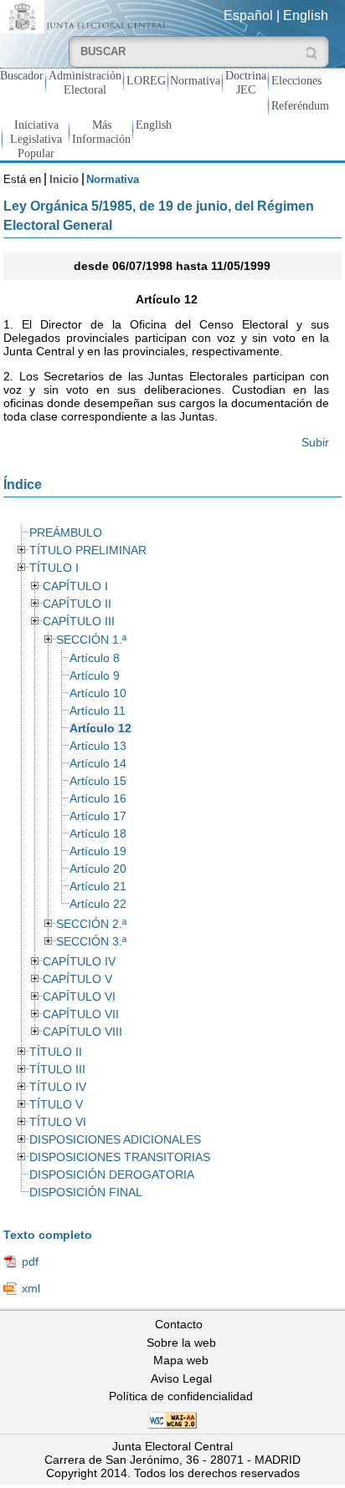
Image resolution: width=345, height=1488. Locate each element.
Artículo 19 (98, 851)
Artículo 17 (98, 816)
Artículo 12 (100, 728)
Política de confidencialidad (181, 1396)
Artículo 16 (98, 798)
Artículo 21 (98, 886)
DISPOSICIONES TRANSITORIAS (119, 1157)
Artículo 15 (98, 781)
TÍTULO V (56, 1104)
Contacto (179, 1324)
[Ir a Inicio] (86, 15)
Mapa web (181, 1360)
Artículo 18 (98, 834)
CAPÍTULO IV (79, 961)
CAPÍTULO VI (79, 997)
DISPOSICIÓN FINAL (85, 1192)
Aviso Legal (181, 1378)
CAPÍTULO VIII (82, 1032)
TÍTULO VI (57, 1122)
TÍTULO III (57, 1069)
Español (248, 15)
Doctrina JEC (245, 82)
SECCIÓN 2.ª (91, 924)
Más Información (101, 131)
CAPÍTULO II (77, 604)
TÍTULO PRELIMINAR (88, 550)
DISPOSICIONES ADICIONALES (115, 1140)
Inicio (64, 179)
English (305, 15)
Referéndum (300, 105)
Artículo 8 (95, 658)
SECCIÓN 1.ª (91, 640)
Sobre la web (181, 1342)
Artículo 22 (98, 904)
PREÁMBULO (65, 533)
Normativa (195, 80)
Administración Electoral (85, 82)
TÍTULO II (55, 1052)
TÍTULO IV (57, 1087)
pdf (30, 1261)
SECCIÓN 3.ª (91, 941)
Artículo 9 (95, 676)
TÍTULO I (54, 568)
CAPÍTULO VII (81, 1014)
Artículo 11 (98, 711)
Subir (315, 442)
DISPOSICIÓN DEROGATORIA (111, 1175)
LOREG (146, 80)
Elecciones (296, 80)
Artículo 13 (98, 746)
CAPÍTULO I (75, 586)
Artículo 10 (98, 693)
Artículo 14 (98, 763)
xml (31, 1288)
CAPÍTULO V (77, 979)
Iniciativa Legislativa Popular (36, 139)
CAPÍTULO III (79, 621)
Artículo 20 (98, 869)
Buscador (22, 75)
